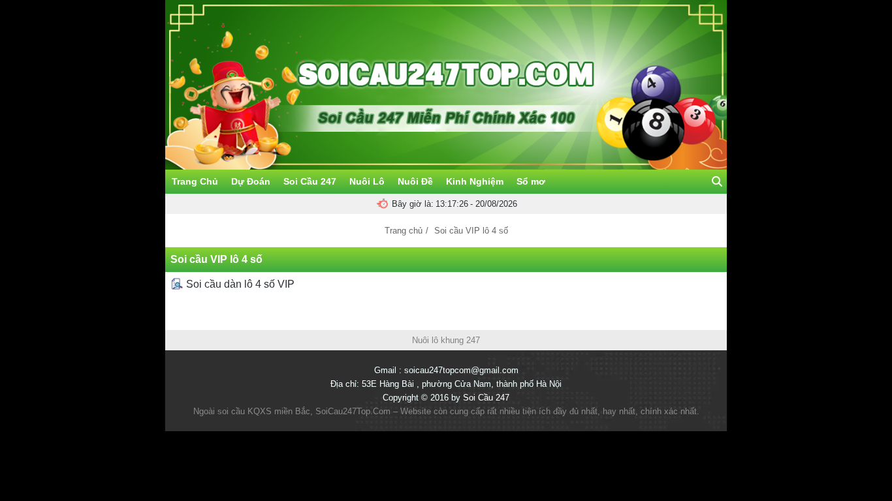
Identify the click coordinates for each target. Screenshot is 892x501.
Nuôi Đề (415, 181)
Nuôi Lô (367, 181)
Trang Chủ (195, 181)
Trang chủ (403, 230)
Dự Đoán (250, 181)
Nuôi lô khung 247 (446, 340)
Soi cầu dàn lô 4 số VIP (239, 284)
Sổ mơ (531, 181)
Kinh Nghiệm (474, 181)
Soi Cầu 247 (309, 181)
